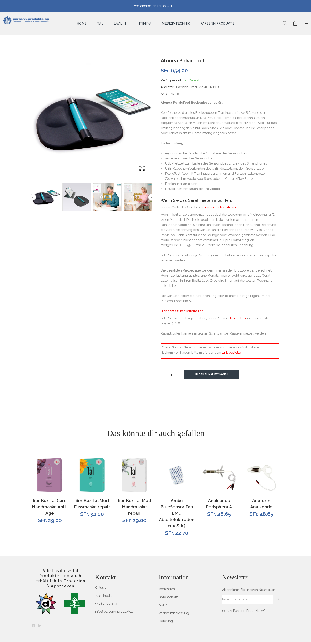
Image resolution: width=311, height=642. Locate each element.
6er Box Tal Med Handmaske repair (134, 507)
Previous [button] (33, 197)
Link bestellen (232, 352)
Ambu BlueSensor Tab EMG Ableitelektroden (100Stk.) (176, 513)
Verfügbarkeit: (171, 80)
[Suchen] (285, 23)
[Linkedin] (39, 626)
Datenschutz (168, 597)
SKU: (164, 94)
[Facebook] (33, 626)
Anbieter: (167, 87)
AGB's (163, 605)
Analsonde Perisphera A (219, 503)
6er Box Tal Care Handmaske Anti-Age (49, 507)
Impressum (167, 589)
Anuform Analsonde (261, 503)
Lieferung (166, 621)
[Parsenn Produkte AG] (26, 23)
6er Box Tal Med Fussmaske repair (92, 503)
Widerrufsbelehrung (174, 613)
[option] (46, 197)
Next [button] (151, 197)
